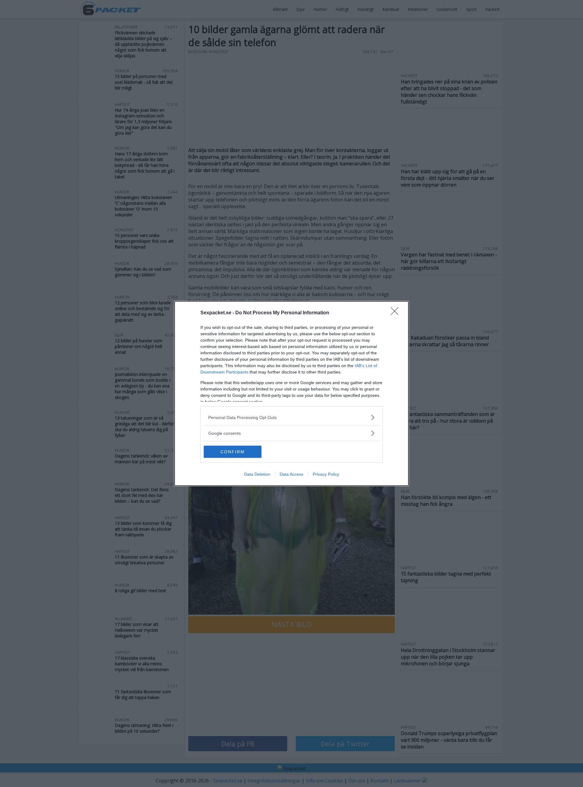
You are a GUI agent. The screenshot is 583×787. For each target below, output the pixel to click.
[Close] (396, 313)
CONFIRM (232, 451)
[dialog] (291, 393)
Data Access (291, 474)
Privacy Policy (326, 474)
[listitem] (291, 417)
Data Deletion (257, 474)
